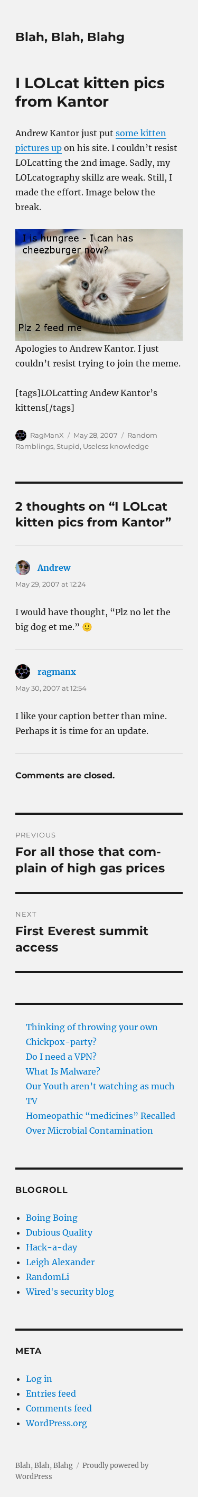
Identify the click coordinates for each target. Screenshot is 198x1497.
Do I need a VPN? (61, 1056)
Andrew (53, 567)
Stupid (68, 446)
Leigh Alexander (60, 1262)
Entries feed (51, 1393)
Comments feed (59, 1408)
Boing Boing (52, 1217)
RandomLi (47, 1277)
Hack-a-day (51, 1247)
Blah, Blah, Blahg (70, 37)
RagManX (47, 435)
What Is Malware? (63, 1071)
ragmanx (56, 671)
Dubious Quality (59, 1232)
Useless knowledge (116, 446)
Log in (39, 1378)
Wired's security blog (70, 1291)
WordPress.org (56, 1423)
